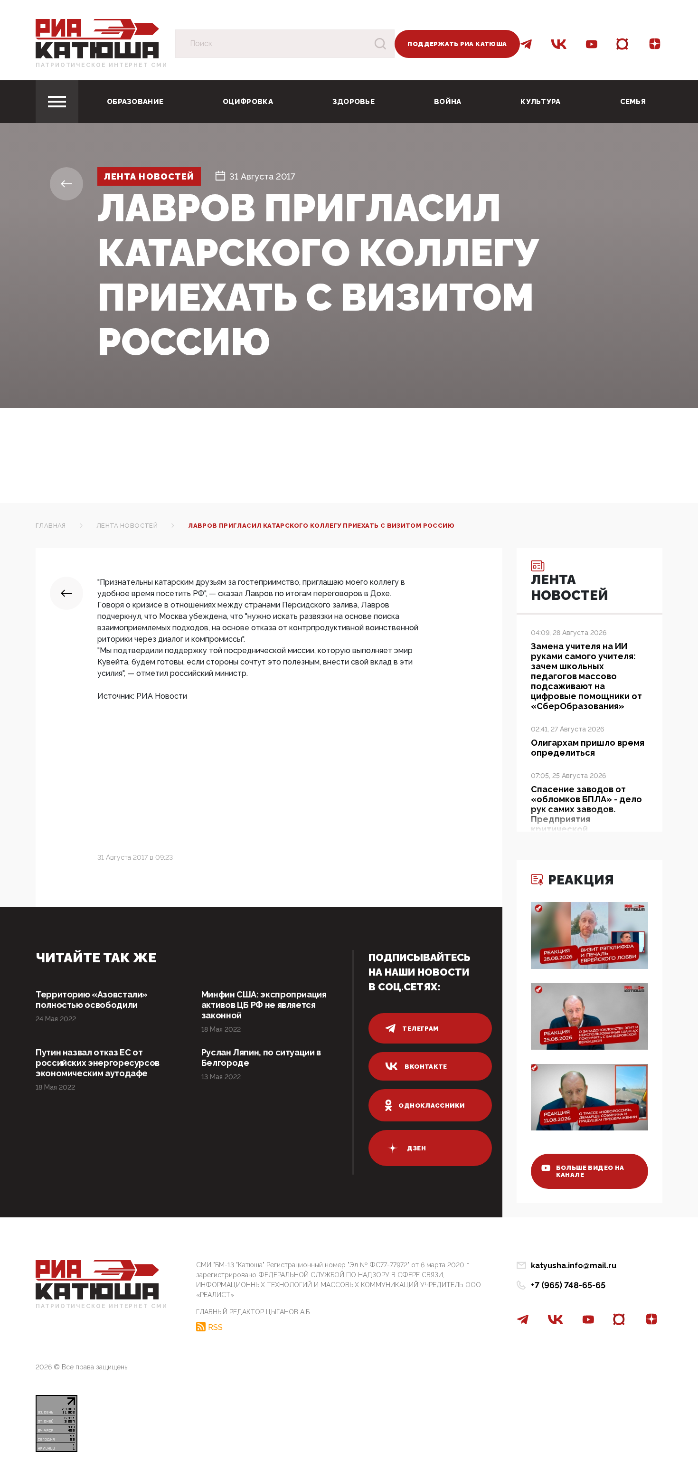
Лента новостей (149, 176)
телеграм (420, 1028)
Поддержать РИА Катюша (457, 43)
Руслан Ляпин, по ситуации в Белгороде (261, 1057)
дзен (416, 1148)
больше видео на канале (590, 1171)
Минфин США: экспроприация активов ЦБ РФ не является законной (264, 1004)
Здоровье (353, 101)
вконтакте (426, 1066)
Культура (540, 101)
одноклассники (431, 1105)
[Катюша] (97, 38)
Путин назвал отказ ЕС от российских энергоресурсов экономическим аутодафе (98, 1062)
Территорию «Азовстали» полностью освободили (92, 999)
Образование (135, 101)
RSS (215, 1327)
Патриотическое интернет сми (102, 65)
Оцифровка (248, 101)
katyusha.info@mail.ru (573, 1265)
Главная (51, 525)
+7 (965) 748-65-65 (568, 1285)
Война (448, 101)
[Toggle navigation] (57, 102)
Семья (633, 101)
